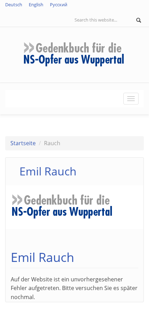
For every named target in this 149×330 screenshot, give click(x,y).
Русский (58, 4)
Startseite (23, 143)
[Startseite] (74, 54)
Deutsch (13, 4)
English (36, 4)
